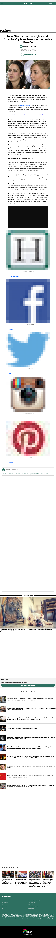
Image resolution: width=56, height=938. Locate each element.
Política (5, 30)
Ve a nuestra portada (13, 276)
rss (2, 908)
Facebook (10, 329)
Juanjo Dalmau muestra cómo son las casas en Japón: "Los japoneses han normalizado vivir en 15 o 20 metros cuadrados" (31, 709)
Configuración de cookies (34, 900)
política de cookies (32, 902)
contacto (4, 904)
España (5, 473)
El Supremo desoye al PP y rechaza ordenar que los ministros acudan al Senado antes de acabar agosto (47, 883)
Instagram (10, 418)
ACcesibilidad (31, 908)
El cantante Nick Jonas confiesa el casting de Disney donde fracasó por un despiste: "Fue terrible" (31, 766)
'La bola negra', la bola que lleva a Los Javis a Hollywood (22, 728)
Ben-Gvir (32, 1)
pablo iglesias (25, 473)
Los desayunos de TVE (25, 105)
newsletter (4, 906)
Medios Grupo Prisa (28, 934)
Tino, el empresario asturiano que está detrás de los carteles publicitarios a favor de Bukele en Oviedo (21, 882)
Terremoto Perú (26, 1)
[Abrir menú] (2, 4)
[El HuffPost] (28, 3)
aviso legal (30, 904)
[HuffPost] (6, 896)
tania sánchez (44, 473)
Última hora (50, 4)
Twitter (10, 373)
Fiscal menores (19, 1)
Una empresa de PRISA (28, 931)
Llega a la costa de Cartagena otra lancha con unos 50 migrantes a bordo (8, 881)
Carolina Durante (38, 1)
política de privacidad (33, 906)
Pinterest (10, 462)
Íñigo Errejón (35, 473)
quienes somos (5, 902)
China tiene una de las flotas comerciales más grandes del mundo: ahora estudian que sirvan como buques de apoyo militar (30, 776)
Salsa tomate (45, 1)
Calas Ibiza (52, 1)
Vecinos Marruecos (10, 1)
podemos (17, 473)
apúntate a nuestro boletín (28, 685)
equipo (3, 900)
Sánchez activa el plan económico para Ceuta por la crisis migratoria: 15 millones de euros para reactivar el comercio (35, 883)
